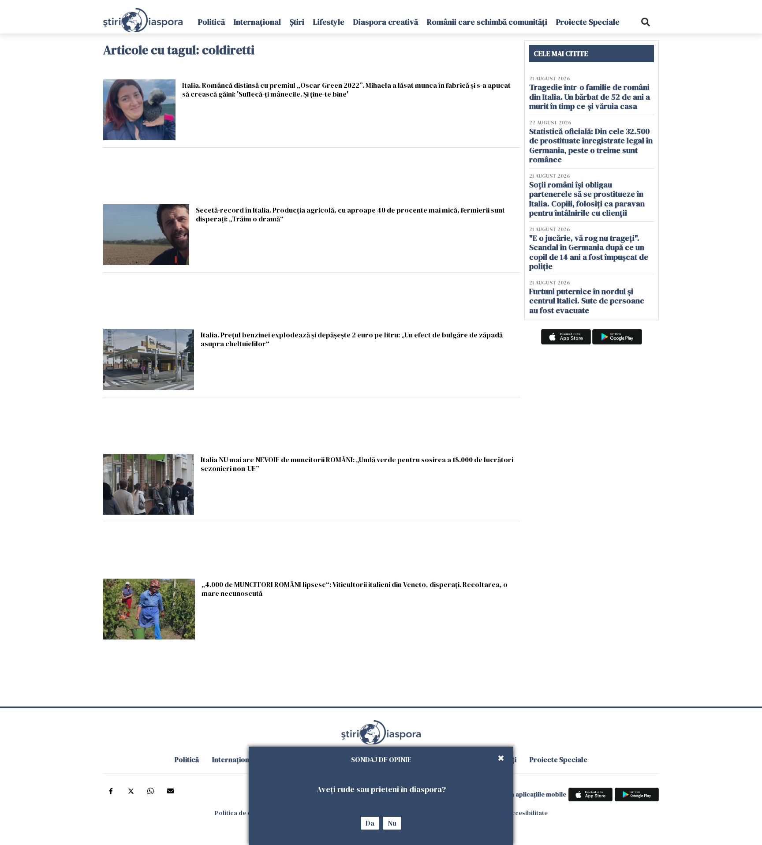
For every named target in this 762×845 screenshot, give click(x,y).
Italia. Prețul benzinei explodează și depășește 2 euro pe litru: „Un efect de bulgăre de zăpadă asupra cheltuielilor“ (352, 339)
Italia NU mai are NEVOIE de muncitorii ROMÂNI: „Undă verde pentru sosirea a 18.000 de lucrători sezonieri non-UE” (357, 464)
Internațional (257, 22)
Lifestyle (328, 22)
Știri (297, 22)
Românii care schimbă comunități (487, 22)
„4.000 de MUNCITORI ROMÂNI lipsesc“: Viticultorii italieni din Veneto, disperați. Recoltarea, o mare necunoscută (355, 589)
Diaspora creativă (385, 22)
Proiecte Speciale (588, 22)
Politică (211, 22)
